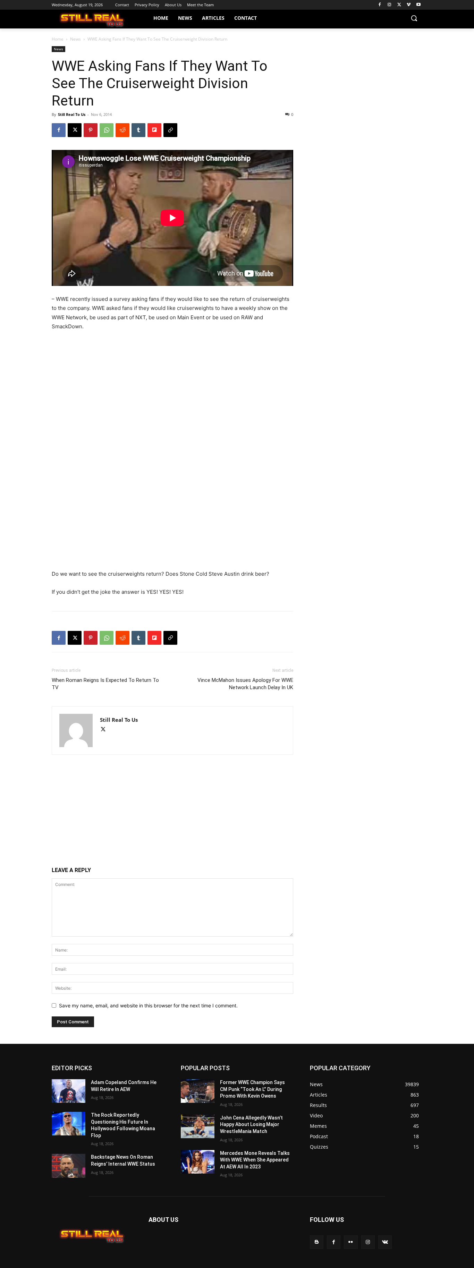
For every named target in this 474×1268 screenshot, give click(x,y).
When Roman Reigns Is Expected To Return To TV (105, 684)
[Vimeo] (409, 5)
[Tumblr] (138, 130)
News (75, 39)
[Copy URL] (170, 130)
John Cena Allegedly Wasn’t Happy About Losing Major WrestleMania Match (251, 1124)
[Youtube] (418, 5)
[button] (414, 18)
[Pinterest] (91, 130)
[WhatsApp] (106, 130)
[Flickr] (350, 1242)
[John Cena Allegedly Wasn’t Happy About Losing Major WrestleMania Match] (197, 1126)
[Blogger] (316, 1242)
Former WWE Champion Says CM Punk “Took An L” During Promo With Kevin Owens (252, 1089)
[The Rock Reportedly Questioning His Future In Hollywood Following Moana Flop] (68, 1123)
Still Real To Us (71, 114)
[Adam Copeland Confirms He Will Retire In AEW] (68, 1091)
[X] (399, 5)
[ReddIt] (122, 130)
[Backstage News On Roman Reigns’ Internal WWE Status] (68, 1165)
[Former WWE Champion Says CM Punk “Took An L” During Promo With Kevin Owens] (197, 1091)
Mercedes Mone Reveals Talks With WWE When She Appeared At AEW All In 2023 (255, 1159)
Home (58, 39)
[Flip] (154, 130)
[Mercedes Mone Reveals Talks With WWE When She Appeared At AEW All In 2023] (197, 1162)
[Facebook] (380, 5)
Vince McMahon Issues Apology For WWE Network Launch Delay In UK (245, 684)
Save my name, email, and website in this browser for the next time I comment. (148, 1005)
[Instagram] (389, 5)
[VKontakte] (385, 1242)
